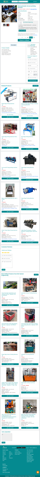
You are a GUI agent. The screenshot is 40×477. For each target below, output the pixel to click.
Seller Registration (30, 451)
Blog (3, 456)
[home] (5, 447)
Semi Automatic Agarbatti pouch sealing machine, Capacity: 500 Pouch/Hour (9, 294)
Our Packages (29, 455)
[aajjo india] (5, 1)
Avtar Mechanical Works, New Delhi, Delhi (29, 113)
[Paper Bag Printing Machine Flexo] (10, 128)
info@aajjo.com (5, 469)
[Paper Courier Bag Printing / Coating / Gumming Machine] (30, 95)
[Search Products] (18, 1)
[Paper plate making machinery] (30, 375)
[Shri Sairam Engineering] (20, 23)
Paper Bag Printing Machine (17, 3)
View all (36, 274)
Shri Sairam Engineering (28, 22)
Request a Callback (24, 40)
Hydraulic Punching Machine (27, 354)
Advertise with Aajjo (30, 454)
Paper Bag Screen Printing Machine (10, 354)
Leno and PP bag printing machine (9, 167)
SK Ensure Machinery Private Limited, (9, 112)
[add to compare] (34, 37)
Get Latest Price (33, 9)
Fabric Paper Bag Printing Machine (9, 230)
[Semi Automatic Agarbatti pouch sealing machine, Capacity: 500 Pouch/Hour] (10, 285)
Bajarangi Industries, (25, 207)
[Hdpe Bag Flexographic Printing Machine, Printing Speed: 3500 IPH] (30, 222)
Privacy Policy (17, 454)
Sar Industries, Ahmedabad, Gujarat (27, 240)
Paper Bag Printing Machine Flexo (9, 136)
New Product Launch (30, 459)
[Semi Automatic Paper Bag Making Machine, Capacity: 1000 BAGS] (10, 315)
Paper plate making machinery (28, 382)
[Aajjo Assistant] (37, 472)
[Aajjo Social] (30, 447)
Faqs (3, 460)
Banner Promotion (30, 456)
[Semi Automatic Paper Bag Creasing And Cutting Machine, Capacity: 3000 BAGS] (30, 316)
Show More (35, 85)
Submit (3, 269)
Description (13, 45)
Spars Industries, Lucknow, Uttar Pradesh (9, 239)
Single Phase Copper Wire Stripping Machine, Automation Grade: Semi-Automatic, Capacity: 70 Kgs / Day (10, 384)
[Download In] (19, 447)
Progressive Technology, (6, 176)
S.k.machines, (4, 145)
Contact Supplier (11, 116)
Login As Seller (29, 461)
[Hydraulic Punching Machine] (30, 346)
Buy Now (30, 37)
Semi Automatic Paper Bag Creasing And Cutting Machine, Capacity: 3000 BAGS (29, 325)
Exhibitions (4, 459)
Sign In (35, 1)
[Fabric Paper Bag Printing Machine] (10, 222)
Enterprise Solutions (30, 460)
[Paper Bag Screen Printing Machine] (10, 346)
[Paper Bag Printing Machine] (10, 95)
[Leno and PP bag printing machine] (10, 159)
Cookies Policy (17, 451)
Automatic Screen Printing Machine (29, 293)
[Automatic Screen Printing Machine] (30, 285)
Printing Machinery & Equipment (8, 3)
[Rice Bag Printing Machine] (30, 128)
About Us (4, 451)
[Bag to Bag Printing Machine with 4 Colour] (10, 190)
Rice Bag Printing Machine (27, 136)
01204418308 (5, 465)
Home (2, 3)
